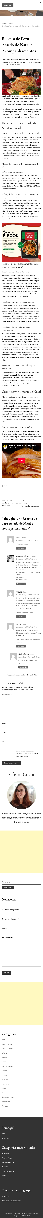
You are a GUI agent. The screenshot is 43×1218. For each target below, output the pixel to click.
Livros (4, 1062)
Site (3, 742)
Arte (3, 1040)
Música (4, 1053)
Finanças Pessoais (8, 1162)
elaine (18, 537)
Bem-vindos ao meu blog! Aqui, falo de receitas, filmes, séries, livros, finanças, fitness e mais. (21, 817)
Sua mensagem (7, 937)
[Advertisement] (21, 852)
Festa (4, 1088)
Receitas (12, 486)
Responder (20, 548)
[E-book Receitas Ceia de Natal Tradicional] (21, 242)
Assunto (5, 928)
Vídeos (4, 1176)
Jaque (18, 624)
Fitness (4, 1071)
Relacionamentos (8, 1097)
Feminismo (5, 1084)
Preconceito (6, 1102)
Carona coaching (7, 1066)
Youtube (5, 1106)
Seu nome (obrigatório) (10, 910)
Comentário (6, 695)
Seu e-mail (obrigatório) (10, 919)
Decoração (5, 1153)
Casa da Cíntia (7, 1044)
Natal (6, 486)
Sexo (3, 1093)
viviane (19, 592)
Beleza (4, 1057)
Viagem (4, 1075)
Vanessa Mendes (23, 556)
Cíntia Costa (21, 774)
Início (3, 1134)
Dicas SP (5, 1079)
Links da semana (7, 1049)
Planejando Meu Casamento (11, 1201)
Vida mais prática (8, 1171)
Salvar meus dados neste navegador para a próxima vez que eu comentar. (27, 753)
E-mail (4, 732)
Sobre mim (5, 1138)
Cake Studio (6, 1196)
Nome (4, 723)
